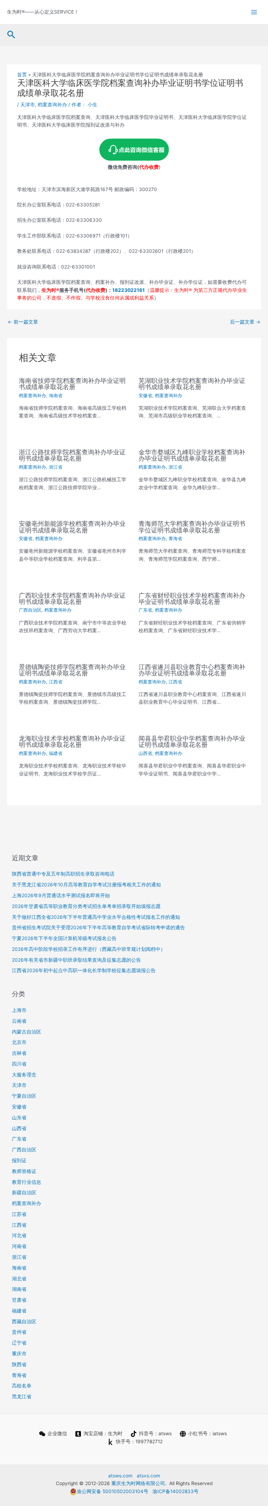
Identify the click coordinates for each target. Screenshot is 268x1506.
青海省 (175, 538)
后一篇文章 (245, 322)
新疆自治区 (24, 1192)
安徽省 (145, 395)
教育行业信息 (26, 1182)
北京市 (19, 1042)
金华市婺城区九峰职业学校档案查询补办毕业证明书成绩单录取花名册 (192, 455)
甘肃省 (19, 1300)
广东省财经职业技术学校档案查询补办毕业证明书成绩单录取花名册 (192, 598)
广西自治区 (30, 610)
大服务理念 (24, 1074)
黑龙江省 (21, 1396)
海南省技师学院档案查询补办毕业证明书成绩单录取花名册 (72, 384)
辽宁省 (19, 1343)
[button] (11, 35)
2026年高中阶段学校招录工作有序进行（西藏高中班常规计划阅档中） (88, 949)
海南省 (55, 395)
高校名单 (21, 1385)
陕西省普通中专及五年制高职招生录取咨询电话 (63, 874)
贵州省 (19, 1332)
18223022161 (128, 290)
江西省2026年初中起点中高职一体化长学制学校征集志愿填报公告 (84, 970)
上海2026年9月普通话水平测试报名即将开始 (61, 895)
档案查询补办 (52, 104)
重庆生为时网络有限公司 (138, 1483)
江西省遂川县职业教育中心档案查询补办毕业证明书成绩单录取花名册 (192, 670)
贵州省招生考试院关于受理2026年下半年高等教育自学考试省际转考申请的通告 (98, 927)
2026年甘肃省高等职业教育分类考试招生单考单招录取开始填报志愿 (86, 906)
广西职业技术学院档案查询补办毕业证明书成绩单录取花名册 (72, 598)
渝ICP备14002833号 (175, 1491)
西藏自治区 (24, 1321)
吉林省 (19, 1053)
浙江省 (55, 467)
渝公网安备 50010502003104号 (112, 1491)
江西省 (55, 681)
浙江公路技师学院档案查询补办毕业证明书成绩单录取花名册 (72, 455)
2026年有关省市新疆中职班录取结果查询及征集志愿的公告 (76, 960)
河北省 (19, 1235)
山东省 (19, 1117)
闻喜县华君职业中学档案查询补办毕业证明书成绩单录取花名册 (192, 741)
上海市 (19, 1010)
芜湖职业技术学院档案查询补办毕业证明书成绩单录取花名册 (192, 384)
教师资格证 (24, 1171)
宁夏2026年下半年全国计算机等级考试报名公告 (64, 938)
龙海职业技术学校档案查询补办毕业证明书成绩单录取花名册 (72, 741)
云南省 (19, 1021)
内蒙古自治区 (26, 1032)
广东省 (145, 610)
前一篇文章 (23, 322)
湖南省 (19, 1289)
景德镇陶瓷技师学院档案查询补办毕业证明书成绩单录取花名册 (72, 670)
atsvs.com (148, 1475)
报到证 (19, 1160)
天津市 (27, 104)
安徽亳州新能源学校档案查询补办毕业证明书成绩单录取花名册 (72, 526)
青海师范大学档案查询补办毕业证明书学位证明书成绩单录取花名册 (192, 526)
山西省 (145, 753)
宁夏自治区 (24, 1096)
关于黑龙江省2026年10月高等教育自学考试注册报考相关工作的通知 (86, 884)
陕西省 (19, 1364)
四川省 (19, 1064)
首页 (22, 74)
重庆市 (19, 1353)
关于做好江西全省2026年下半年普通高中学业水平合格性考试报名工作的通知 (96, 917)
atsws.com (120, 1475)
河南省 (19, 1246)
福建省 (55, 753)
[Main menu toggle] (254, 12)
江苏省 (19, 1214)
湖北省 (19, 1278)
